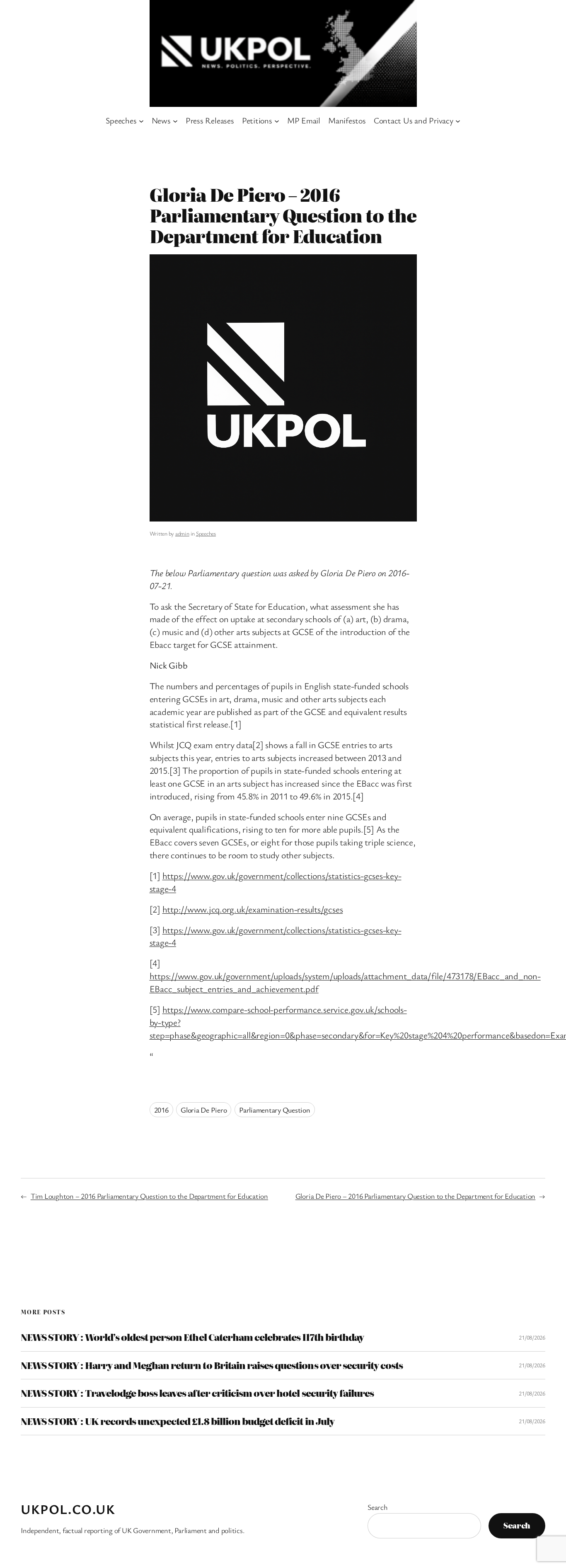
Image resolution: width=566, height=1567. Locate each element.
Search (378, 1507)
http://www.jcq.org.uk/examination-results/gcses (252, 909)
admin (182, 533)
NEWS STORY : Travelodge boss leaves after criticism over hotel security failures (197, 1393)
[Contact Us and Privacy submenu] (457, 120)
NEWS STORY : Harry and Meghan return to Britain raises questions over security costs (212, 1365)
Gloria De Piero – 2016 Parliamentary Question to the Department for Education (415, 1196)
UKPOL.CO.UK (68, 1509)
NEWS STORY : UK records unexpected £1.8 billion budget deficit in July (177, 1421)
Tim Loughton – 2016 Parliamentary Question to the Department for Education (149, 1196)
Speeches (206, 533)
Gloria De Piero (204, 1110)
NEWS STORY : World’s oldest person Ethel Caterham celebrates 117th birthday (192, 1337)
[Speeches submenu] (141, 120)
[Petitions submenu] (276, 120)
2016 (161, 1110)
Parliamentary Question (274, 1110)
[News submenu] (175, 120)
